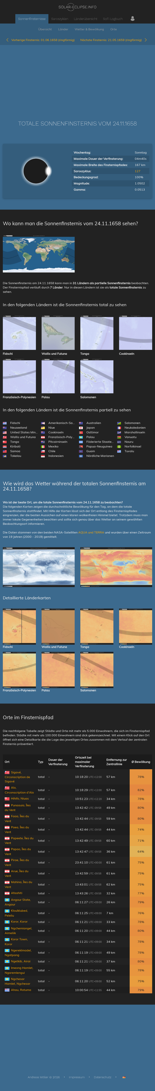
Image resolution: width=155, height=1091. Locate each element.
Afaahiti (16, 893)
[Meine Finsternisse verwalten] (133, 19)
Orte (113, 29)
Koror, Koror (19, 921)
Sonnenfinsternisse (32, 19)
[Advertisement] (77, 77)
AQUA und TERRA (91, 532)
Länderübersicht (85, 19)
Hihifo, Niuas (20, 798)
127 (137, 171)
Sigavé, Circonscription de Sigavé (17, 776)
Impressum (77, 1077)
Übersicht (45, 29)
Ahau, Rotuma (21, 990)
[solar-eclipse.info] (77, 7)
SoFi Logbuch (113, 19)
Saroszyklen (59, 19)
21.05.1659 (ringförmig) (112, 40)
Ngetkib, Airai (20, 961)
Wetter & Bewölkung (89, 29)
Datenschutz (102, 1077)
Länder (63, 29)
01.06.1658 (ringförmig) (43, 40)
